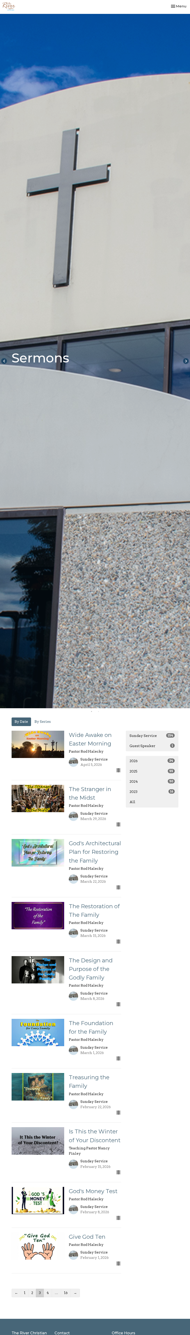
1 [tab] (91, 711)
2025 (151, 771)
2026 (151, 761)
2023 (151, 792)
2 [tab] (98, 711)
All (132, 802)
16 (66, 1293)
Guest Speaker (151, 746)
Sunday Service (151, 736)
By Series (43, 722)
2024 (151, 782)
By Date (21, 722)
